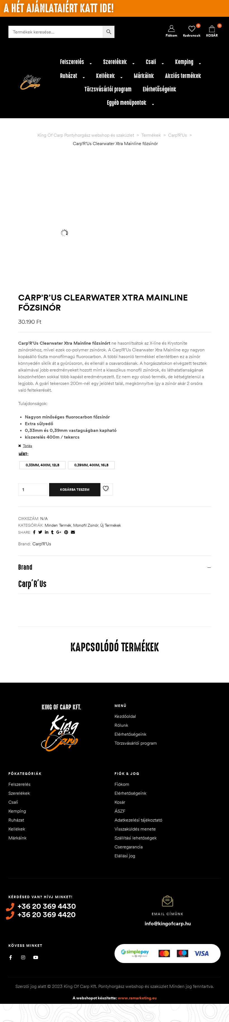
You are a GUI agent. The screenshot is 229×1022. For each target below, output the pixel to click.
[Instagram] (23, 957)
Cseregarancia (129, 847)
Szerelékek (115, 62)
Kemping (184, 62)
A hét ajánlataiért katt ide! (59, 8)
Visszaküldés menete (135, 829)
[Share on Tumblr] (52, 532)
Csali (151, 62)
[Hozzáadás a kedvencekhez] (107, 489)
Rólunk (121, 725)
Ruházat (68, 76)
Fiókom (122, 784)
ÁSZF (120, 811)
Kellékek (105, 76)
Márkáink (144, 76)
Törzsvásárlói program (108, 89)
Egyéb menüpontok (126, 103)
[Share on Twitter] (40, 532)
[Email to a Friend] (73, 532)
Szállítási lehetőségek (136, 838)
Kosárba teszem (74, 489)
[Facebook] (10, 957)
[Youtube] (35, 957)
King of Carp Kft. (61, 707)
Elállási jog (125, 855)
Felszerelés (72, 62)
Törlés (27, 445)
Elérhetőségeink (159, 89)
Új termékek (110, 525)
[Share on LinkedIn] (47, 532)
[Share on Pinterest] (66, 532)
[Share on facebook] (34, 532)
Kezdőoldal (125, 716)
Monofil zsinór (85, 525)
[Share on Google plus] (59, 532)
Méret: (23, 454)
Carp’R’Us (41, 544)
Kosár (120, 802)
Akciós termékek (183, 76)
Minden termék (58, 525)
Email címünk (167, 914)
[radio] (42, 465)
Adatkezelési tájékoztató (138, 820)
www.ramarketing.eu (137, 997)
